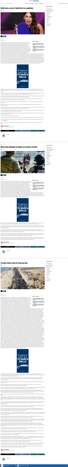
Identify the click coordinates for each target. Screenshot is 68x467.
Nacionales (48, 18)
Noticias (27, 3)
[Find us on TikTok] (6, 3)
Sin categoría (49, 24)
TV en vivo (36, 3)
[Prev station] (20, 465)
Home (1, 5)
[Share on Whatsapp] (5, 36)
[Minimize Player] (66, 465)
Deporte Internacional (50, 10)
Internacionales (4, 5)
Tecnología (48, 25)
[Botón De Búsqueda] (58, 3)
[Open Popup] (25, 465)
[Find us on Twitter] (9, 3)
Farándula (48, 15)
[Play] (18, 466)
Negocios (48, 19)
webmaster (4, 10)
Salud (47, 22)
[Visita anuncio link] (23, 76)
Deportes (48, 13)
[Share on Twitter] (1, 36)
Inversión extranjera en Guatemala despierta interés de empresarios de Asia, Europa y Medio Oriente (38, 50)
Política (48, 21)
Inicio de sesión (62, 3)
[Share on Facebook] (3, 36)
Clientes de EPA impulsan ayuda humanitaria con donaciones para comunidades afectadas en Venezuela (38, 47)
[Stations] (28, 465)
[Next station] (15, 465)
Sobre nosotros (41, 3)
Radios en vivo (31, 3)
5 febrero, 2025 (9, 10)
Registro (66, 3)
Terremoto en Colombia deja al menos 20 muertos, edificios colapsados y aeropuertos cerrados (38, 44)
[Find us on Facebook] (5, 3)
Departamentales (49, 147)
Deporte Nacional (49, 150)
